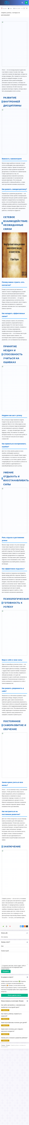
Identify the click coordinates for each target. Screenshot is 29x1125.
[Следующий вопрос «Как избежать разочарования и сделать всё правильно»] (27, 8)
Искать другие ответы (14, 995)
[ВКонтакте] (23, 926)
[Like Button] (2, 926)
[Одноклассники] (25, 926)
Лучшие (5, 8)
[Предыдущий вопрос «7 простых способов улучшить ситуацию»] (24, 8)
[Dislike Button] (9, 926)
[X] (27, 926)
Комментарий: (5, 950)
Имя (2, 946)
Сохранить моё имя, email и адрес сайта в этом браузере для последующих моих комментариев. (13, 967)
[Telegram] (21, 926)
